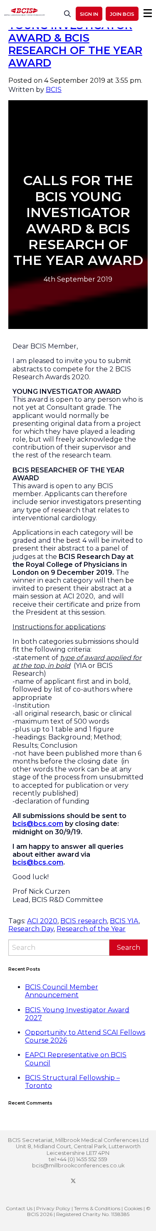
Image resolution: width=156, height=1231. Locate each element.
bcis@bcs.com (37, 824)
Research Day (31, 929)
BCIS (54, 90)
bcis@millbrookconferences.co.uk (78, 1165)
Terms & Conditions (97, 1208)
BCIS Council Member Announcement (61, 991)
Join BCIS (122, 14)
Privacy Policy (53, 1208)
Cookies (133, 1208)
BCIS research (83, 921)
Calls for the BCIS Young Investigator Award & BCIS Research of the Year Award (75, 38)
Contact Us (19, 1208)
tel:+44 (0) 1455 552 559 (78, 1159)
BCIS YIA (124, 921)
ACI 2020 (42, 921)
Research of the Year (91, 929)
